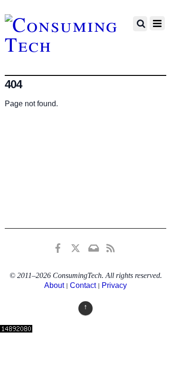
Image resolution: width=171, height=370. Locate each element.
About (54, 285)
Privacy (114, 285)
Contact (83, 285)
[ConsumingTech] (64, 44)
